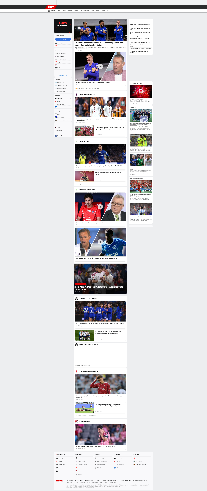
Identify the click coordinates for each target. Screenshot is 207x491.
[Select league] (52, 2)
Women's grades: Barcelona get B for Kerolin (86, 184)
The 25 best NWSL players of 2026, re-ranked (140, 148)
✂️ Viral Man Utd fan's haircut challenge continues (139, 52)
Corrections (113, 482)
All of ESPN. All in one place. (136, 99)
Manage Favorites (63, 75)
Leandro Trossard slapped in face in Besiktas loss (140, 33)
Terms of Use (69, 480)
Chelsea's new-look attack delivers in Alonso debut (140, 25)
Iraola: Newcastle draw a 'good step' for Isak (86, 415)
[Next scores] (158, 2)
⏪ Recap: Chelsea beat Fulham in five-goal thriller (87, 88)
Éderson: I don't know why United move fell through (139, 45)
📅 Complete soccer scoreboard (83, 365)
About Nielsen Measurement (140, 480)
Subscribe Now (63, 39)
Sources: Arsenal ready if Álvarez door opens (140, 42)
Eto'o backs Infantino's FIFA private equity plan (140, 48)
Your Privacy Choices (72, 482)
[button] (155, 7)
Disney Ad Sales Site (92, 482)
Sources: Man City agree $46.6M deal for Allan (140, 36)
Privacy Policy (79, 480)
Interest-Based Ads (125, 480)
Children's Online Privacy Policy (110, 480)
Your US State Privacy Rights (92, 480)
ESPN (51, 7)
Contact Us (82, 482)
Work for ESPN (104, 482)
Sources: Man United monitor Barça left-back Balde (140, 29)
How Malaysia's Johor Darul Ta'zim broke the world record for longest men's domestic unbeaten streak (140, 124)
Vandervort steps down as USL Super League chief (140, 39)
